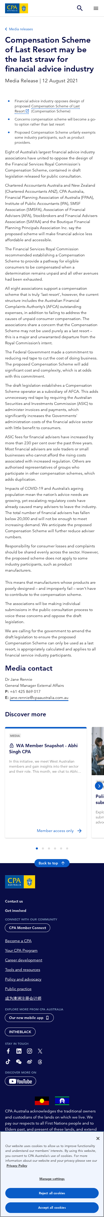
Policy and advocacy (23, 979)
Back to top (48, 863)
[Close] (97, 1138)
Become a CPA (18, 941)
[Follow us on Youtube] (20, 1081)
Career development (23, 960)
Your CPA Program (21, 950)
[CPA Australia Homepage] (16, 8)
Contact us (14, 901)
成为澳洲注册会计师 (23, 998)
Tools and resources (22, 970)
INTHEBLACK (20, 1032)
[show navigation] (96, 8)
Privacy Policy (17, 1165)
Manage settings (52, 1179)
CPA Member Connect (27, 928)
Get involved (15, 910)
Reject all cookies (52, 1193)
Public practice (18, 989)
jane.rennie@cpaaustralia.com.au (39, 697)
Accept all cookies (52, 1207)
